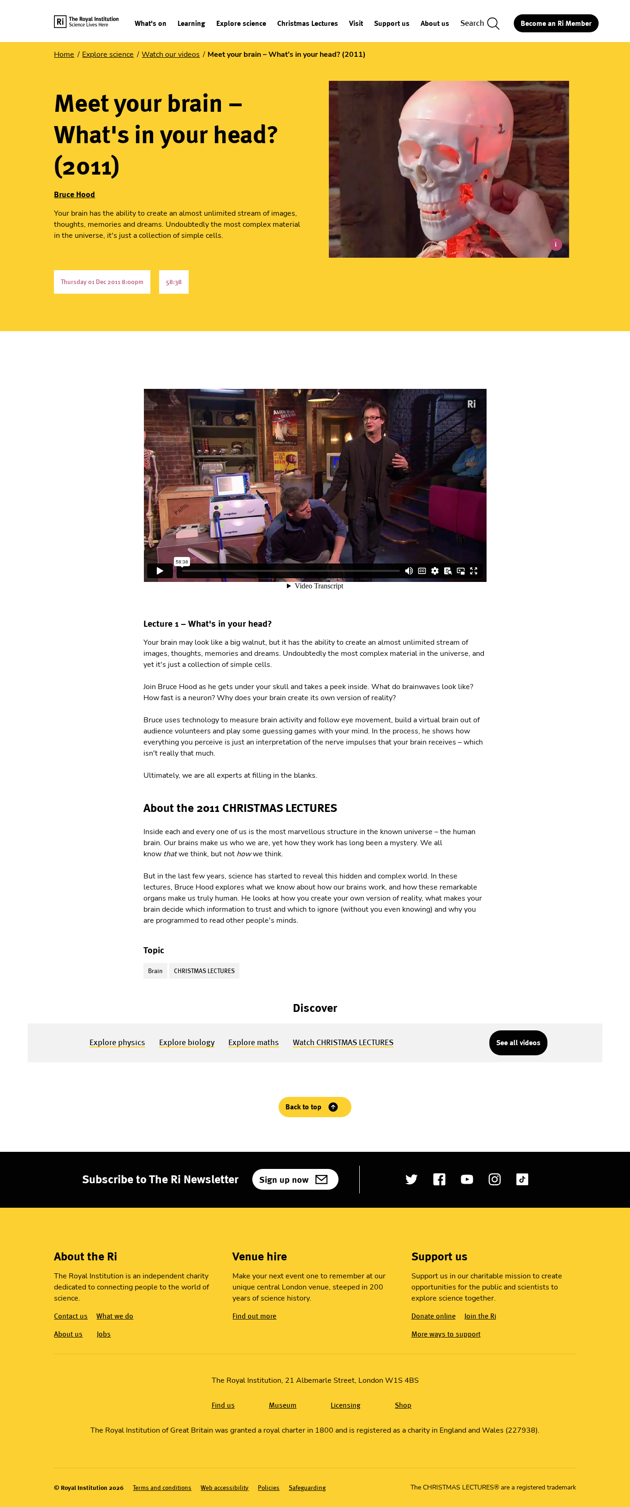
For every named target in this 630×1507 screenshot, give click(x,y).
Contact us (71, 1316)
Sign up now (284, 1179)
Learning (191, 24)
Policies (268, 1487)
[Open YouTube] (467, 1179)
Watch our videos (171, 54)
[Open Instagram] (494, 1179)
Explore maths (253, 1042)
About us (435, 24)
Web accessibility (225, 1487)
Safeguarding (307, 1487)
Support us (392, 24)
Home (64, 54)
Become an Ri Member (556, 23)
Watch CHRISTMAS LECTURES (343, 1042)
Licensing (346, 1405)
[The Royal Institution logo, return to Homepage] (94, 23)
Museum (283, 1405)
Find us (223, 1405)
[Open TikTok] (522, 1179)
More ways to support (446, 1334)
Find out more (254, 1316)
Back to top (303, 1106)
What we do (114, 1316)
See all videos (518, 1042)
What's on (150, 24)
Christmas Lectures (307, 24)
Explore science (241, 24)
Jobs (104, 1334)
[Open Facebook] (439, 1179)
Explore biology (186, 1042)
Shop (403, 1405)
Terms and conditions (162, 1487)
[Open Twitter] (411, 1179)
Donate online (433, 1316)
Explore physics (117, 1042)
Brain (155, 970)
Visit (356, 24)
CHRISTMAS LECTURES (204, 970)
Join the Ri (480, 1316)
